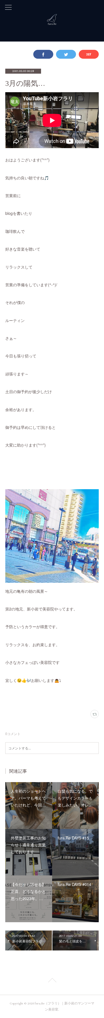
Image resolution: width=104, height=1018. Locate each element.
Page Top (52, 981)
